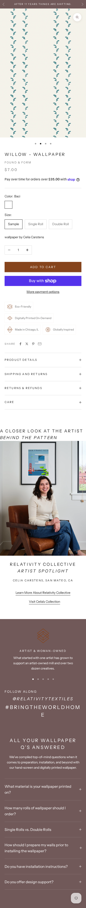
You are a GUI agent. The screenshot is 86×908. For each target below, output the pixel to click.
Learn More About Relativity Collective (43, 593)
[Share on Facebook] (20, 344)
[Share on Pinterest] (33, 344)
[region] (43, 649)
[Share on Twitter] (27, 344)
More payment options (43, 292)
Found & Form (18, 162)
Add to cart (43, 267)
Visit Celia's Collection (44, 602)
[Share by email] (40, 344)
